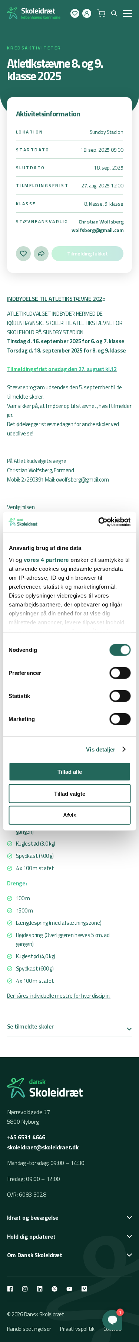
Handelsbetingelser (29, 1329)
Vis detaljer (100, 749)
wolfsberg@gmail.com (98, 230)
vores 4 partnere (46, 559)
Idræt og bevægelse (33, 1217)
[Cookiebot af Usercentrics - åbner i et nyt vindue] (98, 522)
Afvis (69, 815)
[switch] (119, 673)
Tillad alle (69, 772)
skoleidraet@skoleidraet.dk (43, 1147)
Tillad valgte (69, 793)
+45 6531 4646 (26, 1137)
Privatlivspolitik (77, 1329)
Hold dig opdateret (31, 1236)
